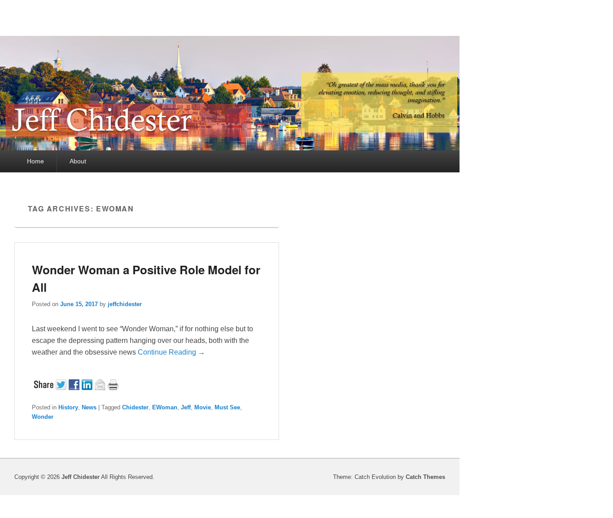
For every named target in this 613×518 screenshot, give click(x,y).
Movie (202, 407)
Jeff (186, 407)
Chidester (135, 407)
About (78, 161)
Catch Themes (425, 477)
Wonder (42, 416)
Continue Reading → (171, 352)
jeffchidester (125, 304)
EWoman (164, 407)
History (68, 407)
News (89, 407)
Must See (227, 407)
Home (35, 161)
